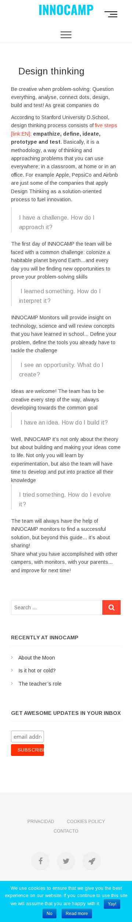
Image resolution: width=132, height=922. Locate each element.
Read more (77, 913)
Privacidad (40, 821)
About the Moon (36, 658)
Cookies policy (86, 821)
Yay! (112, 904)
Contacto (66, 831)
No (49, 913)
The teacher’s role (40, 684)
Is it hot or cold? (37, 670)
